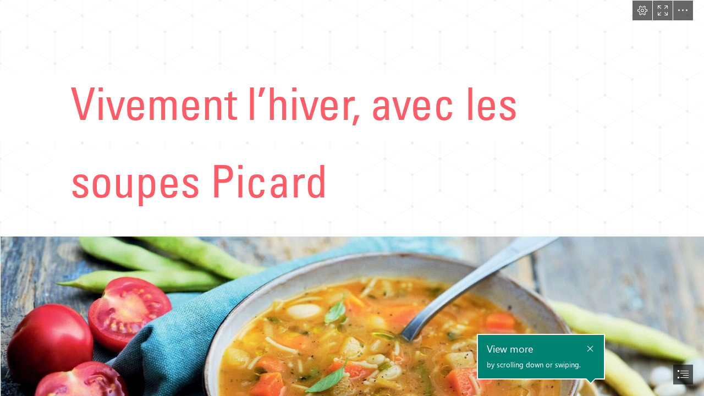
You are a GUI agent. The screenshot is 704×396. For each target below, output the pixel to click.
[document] (352, 198)
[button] (642, 10)
